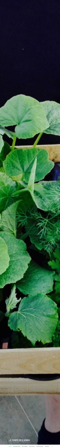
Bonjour (10, 446)
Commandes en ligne (16, 446)
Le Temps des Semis (19, 440)
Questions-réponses (39, 446)
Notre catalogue (25, 446)
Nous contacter (32, 446)
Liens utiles (47, 446)
